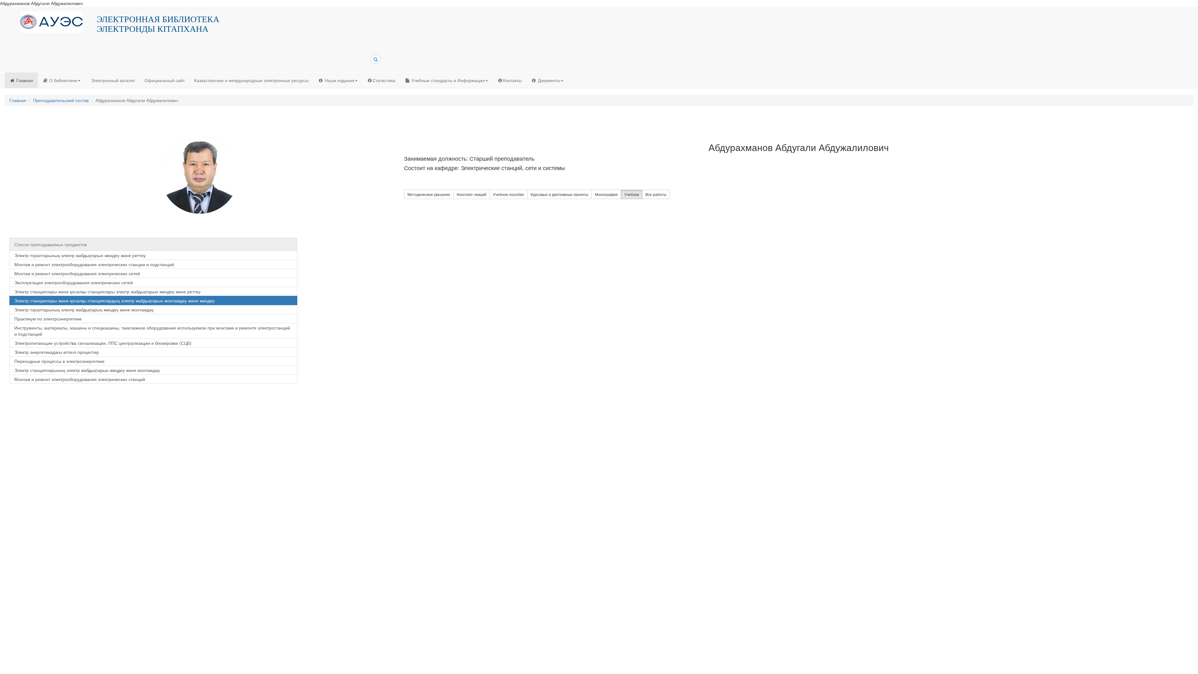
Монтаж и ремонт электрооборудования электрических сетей (77, 273)
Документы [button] (548, 80)
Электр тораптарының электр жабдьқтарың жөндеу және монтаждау (84, 309)
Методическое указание (428, 194)
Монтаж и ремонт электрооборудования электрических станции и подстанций (94, 264)
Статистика (384, 80)
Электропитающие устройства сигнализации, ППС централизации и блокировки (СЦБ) (103, 343)
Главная (24, 80)
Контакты (512, 80)
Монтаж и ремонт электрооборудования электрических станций (79, 379)
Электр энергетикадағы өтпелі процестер (56, 352)
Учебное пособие (508, 194)
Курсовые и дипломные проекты (559, 194)
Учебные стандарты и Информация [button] (447, 80)
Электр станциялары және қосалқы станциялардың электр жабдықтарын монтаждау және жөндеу (114, 300)
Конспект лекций (471, 194)
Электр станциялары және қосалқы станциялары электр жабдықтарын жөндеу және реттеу (107, 291)
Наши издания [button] (339, 80)
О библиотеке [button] (62, 80)
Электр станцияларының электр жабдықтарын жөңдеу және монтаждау (87, 370)
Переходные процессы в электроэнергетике (59, 361)
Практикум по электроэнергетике (48, 318)
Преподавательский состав (61, 100)
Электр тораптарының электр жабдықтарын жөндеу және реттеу (80, 255)
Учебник (631, 194)
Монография (606, 194)
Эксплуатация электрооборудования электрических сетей (73, 282)
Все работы (655, 194)
